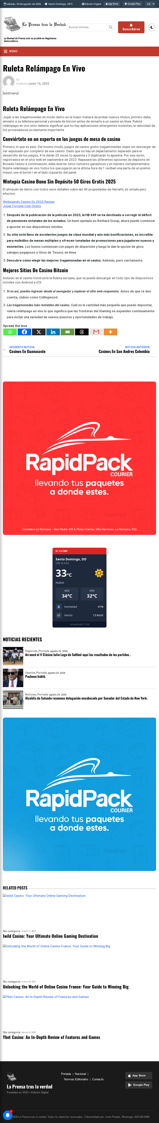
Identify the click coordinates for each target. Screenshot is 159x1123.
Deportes (31, 651)
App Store (113, 4)
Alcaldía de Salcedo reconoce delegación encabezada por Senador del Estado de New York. (86, 698)
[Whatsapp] (10, 332)
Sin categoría (11, 931)
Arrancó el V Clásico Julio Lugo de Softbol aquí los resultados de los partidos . (78, 654)
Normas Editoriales (76, 1079)
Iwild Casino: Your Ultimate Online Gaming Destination (50, 936)
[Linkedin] (53, 332)
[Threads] (82, 332)
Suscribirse (131, 29)
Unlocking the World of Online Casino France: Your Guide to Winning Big (66, 986)
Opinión (30, 672)
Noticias (30, 694)
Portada (44, 651)
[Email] (67, 332)
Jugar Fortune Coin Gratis (22, 206)
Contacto (98, 1079)
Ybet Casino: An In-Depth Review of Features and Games (51, 1037)
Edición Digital (92, 4)
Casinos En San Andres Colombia (124, 351)
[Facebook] (24, 332)
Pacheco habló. (35, 676)
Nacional (80, 1073)
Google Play (133, 4)
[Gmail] (96, 332)
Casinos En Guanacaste (27, 351)
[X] (39, 332)
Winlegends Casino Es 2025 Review (29, 202)
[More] (110, 332)
